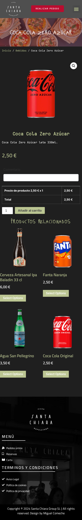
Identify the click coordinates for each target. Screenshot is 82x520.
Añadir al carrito (30, 210)
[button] (76, 9)
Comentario (11, 169)
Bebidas (21, 50)
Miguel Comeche (54, 513)
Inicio (6, 50)
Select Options (13, 298)
